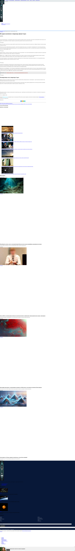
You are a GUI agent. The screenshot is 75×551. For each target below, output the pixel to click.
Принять (1, 531)
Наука (28, 0)
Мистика (7, 0)
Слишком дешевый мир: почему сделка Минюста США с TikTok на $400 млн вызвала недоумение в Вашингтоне (17, 141)
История (34, 0)
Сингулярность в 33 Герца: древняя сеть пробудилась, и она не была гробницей (13, 457)
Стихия (31, 0)
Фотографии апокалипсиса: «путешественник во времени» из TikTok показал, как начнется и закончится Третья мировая (21, 387)
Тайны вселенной (17, 0)
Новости (4, 0)
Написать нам (12, 529)
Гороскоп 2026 (38, 0)
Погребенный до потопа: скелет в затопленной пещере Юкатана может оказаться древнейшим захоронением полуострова (21, 244)
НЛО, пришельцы (11, 0)
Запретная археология (23, 0)
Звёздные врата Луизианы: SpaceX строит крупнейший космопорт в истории (9, 501)
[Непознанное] (1, 21)
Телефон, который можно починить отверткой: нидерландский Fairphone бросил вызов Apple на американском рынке (17, 166)
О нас (0, 529)
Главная (3, 537)
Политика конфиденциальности (6, 529)
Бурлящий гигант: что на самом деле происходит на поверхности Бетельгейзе (9, 512)
